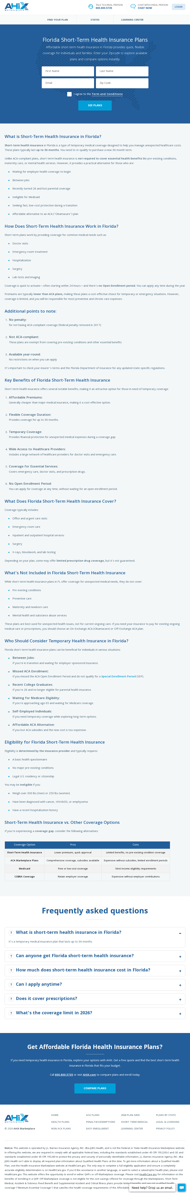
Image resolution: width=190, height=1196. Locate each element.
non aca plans (61, 1129)
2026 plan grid (130, 1115)
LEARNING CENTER (132, 20)
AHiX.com (89, 1075)
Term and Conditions (107, 94)
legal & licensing (167, 1122)
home (54, 1115)
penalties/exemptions (100, 1122)
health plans (60, 1122)
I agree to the (98, 94)
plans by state (166, 1115)
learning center (132, 1129)
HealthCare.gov (148, 1175)
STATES (95, 20)
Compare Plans (95, 1088)
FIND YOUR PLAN (57, 20)
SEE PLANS (95, 105)
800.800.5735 (64, 1075)
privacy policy (165, 1129)
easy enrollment (97, 1129)
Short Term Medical (134, 1122)
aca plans (92, 1115)
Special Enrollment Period (118, 676)
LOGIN (178, 7)
